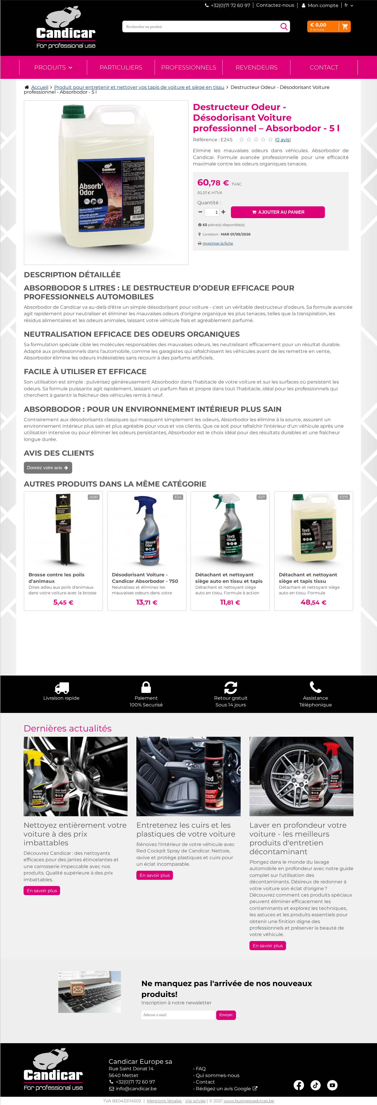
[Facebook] (298, 1086)
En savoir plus (42, 890)
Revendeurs (256, 67)
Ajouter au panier (281, 212)
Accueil (39, 87)
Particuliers (121, 67)
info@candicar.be (136, 1088)
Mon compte (322, 5)
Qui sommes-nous (217, 1075)
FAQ (201, 1068)
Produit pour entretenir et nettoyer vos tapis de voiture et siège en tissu (139, 87)
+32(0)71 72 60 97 (230, 5)
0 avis (283, 139)
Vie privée (195, 1101)
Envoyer (226, 1015)
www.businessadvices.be (249, 1101)
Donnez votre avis (45, 467)
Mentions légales (164, 1101)
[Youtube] (332, 1086)
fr (346, 5)
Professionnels (188, 67)
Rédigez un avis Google (223, 1088)
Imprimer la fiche (218, 243)
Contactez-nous (275, 5)
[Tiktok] (315, 1086)
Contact (324, 67)
